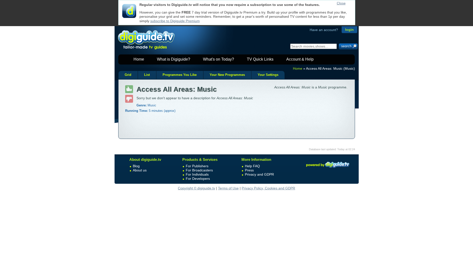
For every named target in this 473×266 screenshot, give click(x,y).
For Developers (198, 179)
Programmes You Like (180, 75)
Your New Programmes (227, 75)
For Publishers (197, 166)
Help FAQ (252, 166)
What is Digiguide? (173, 59)
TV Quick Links (260, 59)
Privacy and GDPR (259, 174)
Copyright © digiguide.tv (196, 188)
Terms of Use (228, 188)
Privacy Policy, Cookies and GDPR (268, 188)
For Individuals (197, 174)
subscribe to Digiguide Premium (175, 21)
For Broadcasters (199, 170)
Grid (128, 75)
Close (341, 3)
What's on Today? (218, 59)
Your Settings (268, 75)
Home (139, 59)
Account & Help (300, 59)
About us (140, 170)
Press (249, 170)
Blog (136, 166)
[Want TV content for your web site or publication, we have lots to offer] (327, 168)
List (147, 75)
